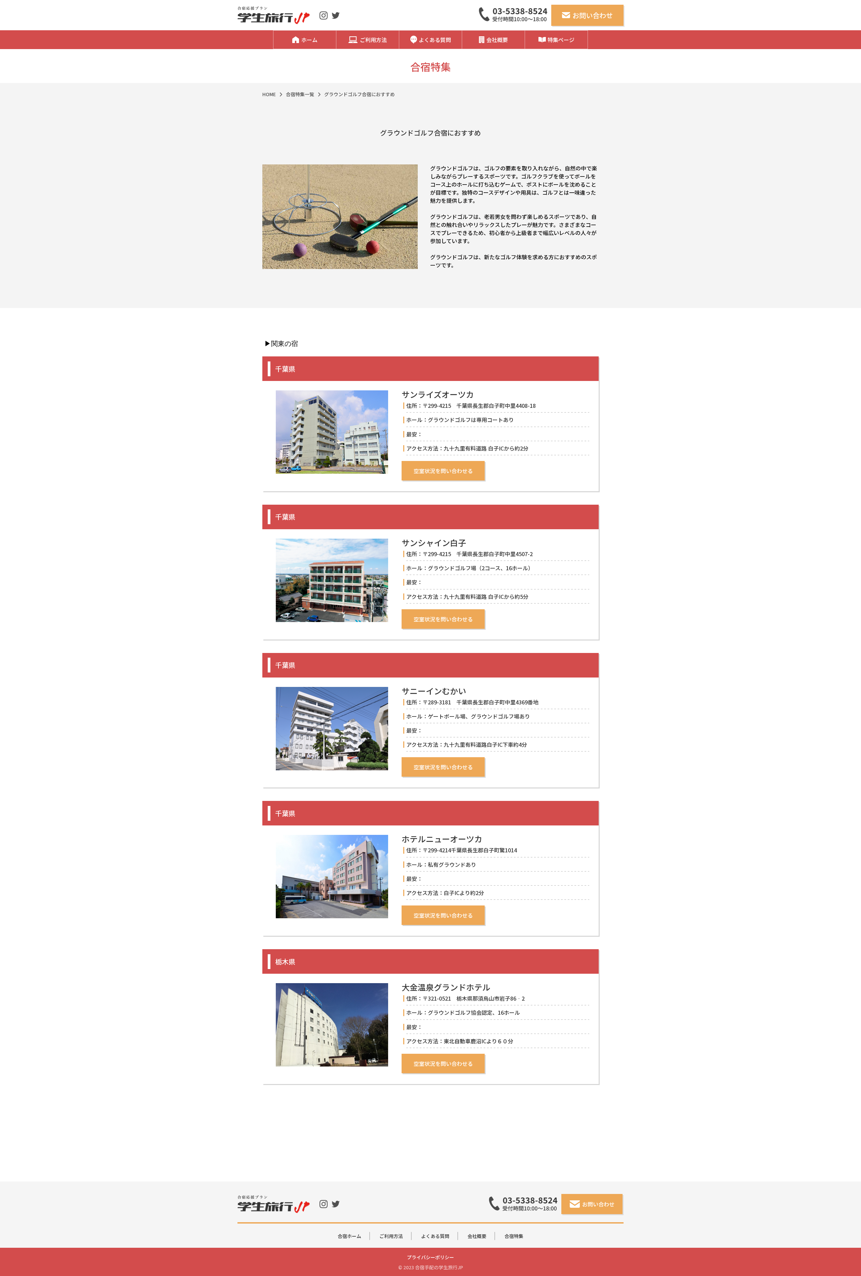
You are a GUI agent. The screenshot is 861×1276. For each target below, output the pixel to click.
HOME (269, 94)
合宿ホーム (349, 1236)
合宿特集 (513, 1236)
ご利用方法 (391, 1236)
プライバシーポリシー (430, 1257)
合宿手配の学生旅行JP (439, 1267)
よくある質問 (435, 1236)
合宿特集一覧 (300, 94)
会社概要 (476, 1236)
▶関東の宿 (281, 343)
